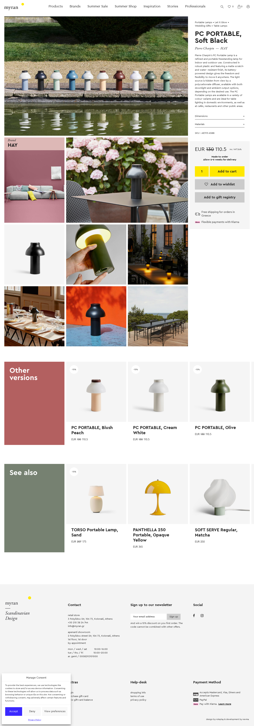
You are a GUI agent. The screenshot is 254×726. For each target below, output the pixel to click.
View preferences (54, 711)
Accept (13, 711)
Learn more (224, 704)
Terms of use (137, 696)
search (222, 6)
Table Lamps (220, 26)
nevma (246, 719)
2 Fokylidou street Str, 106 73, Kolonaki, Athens (94, 636)
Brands (75, 6)
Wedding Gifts (203, 26)
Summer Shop (126, 6)
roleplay (220, 719)
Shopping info (138, 692)
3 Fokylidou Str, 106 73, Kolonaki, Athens (90, 619)
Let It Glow (221, 22)
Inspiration (152, 6)
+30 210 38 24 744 (78, 622)
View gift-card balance (80, 700)
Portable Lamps (203, 22)
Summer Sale (97, 6)
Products (56, 6)
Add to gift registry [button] (220, 197)
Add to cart (227, 171)
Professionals (195, 6)
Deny (32, 711)
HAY (224, 48)
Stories (172, 6)
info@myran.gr (76, 626)
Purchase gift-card (78, 696)
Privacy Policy (34, 720)
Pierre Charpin (204, 48)
